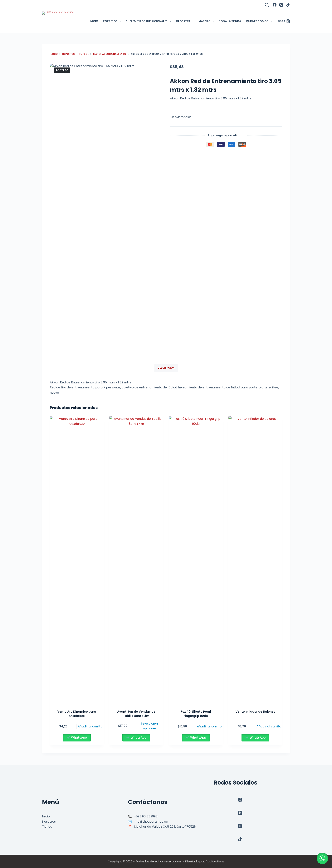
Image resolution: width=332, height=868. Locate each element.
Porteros (110, 21)
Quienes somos (257, 21)
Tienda (47, 826)
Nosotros (49, 821)
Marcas (204, 21)
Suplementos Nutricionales (147, 21)
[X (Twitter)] (240, 813)
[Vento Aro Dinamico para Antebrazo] (77, 560)
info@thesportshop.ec (151, 821)
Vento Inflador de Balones (255, 712)
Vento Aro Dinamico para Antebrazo (76, 714)
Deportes (183, 21)
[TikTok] (288, 5)
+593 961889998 (146, 816)
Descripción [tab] (166, 367)
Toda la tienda (230, 21)
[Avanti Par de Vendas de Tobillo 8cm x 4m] (136, 560)
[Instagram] (281, 5)
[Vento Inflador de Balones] (255, 560)
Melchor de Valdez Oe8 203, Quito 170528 (165, 826)
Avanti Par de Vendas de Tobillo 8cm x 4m (136, 714)
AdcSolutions (215, 861)
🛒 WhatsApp (77, 738)
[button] (322, 858)
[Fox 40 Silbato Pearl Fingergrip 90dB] (196, 560)
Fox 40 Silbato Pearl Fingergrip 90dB (196, 714)
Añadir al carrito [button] (90, 726)
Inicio (94, 21)
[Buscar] (267, 5)
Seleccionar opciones (149, 725)
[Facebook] (274, 5)
